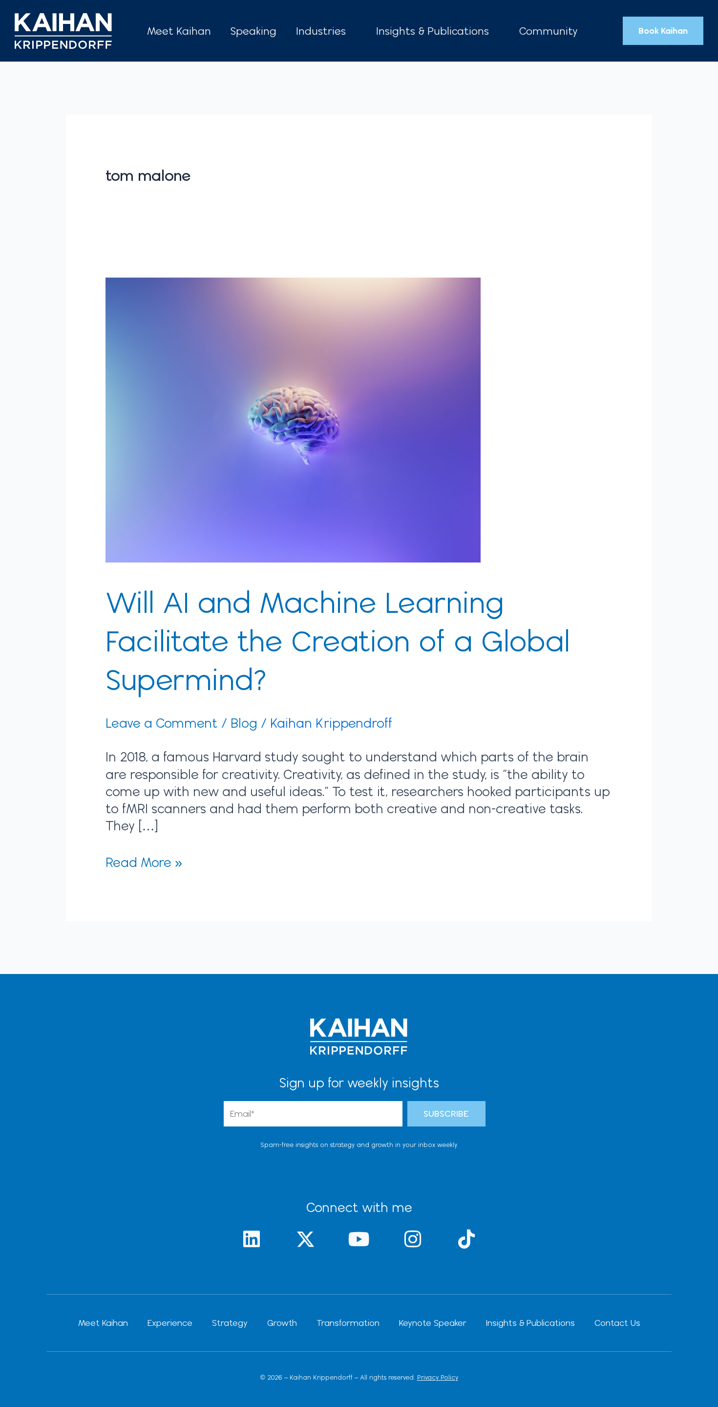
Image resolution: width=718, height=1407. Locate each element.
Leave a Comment (162, 723)
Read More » (144, 862)
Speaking (253, 30)
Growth (282, 1323)
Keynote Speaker (432, 1323)
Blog (244, 723)
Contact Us (617, 1323)
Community (548, 30)
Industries (321, 30)
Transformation (348, 1323)
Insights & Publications (432, 30)
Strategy (230, 1323)
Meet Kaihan (179, 30)
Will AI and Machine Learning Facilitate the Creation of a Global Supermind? (338, 640)
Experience (170, 1323)
